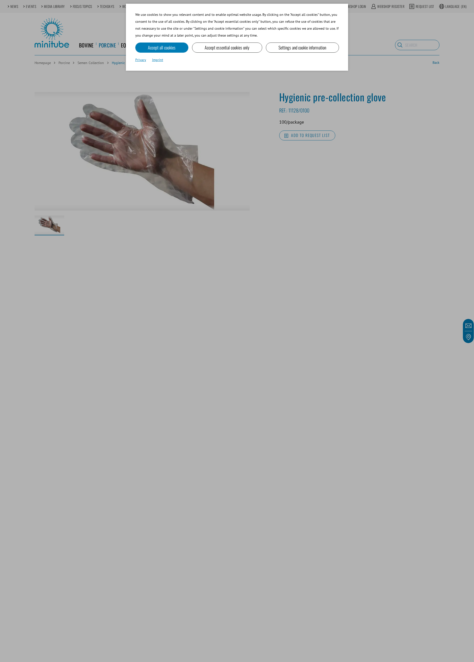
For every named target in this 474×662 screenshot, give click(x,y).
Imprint (157, 60)
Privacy (140, 60)
